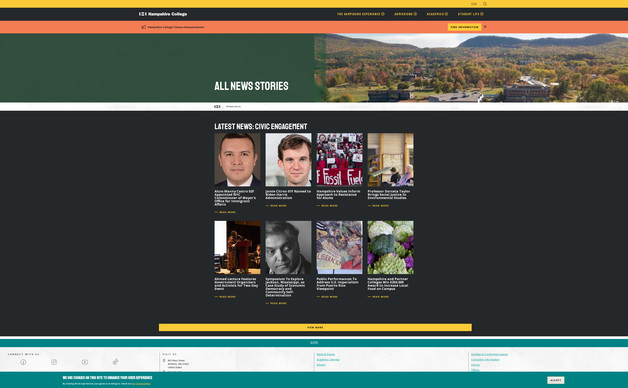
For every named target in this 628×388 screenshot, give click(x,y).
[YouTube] (84, 364)
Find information (465, 27)
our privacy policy (141, 383)
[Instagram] (54, 364)
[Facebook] (23, 364)
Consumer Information (485, 359)
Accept (555, 380)
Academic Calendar (328, 359)
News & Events (326, 354)
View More (315, 327)
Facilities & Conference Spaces (489, 354)
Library (475, 365)
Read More (227, 212)
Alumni (321, 365)
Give (474, 4)
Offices (475, 370)
